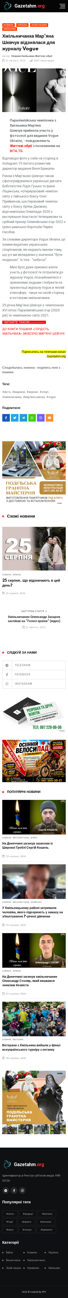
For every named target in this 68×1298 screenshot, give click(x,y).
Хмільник (18, 1040)
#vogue (51, 397)
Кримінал (36, 902)
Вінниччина (13, 1260)
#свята (10, 1214)
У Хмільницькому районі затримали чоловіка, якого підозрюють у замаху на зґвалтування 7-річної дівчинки (32, 912)
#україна (26, 1222)
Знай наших (13, 1268)
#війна (9, 1229)
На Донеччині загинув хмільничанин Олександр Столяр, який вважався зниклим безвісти (29, 981)
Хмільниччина (36, 1260)
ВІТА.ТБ (16, 151)
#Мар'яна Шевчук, (34, 397)
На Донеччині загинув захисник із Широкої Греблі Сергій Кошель (27, 845)
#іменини (47, 1214)
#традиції (28, 1214)
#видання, (19, 391)
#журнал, (33, 391)
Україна (17, 575)
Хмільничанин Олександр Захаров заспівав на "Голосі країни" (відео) (34, 619)
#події (9, 1222)
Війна (34, 838)
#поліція (27, 1229)
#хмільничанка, (12, 397)
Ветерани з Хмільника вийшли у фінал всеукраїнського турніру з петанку (31, 1047)
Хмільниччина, (21, 838)
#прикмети (46, 1229)
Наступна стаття (32, 611)
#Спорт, (44, 391)
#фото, (6, 391)
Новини (32, 1252)
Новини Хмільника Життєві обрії (32, 56)
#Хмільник (45, 1222)
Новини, (7, 575)
